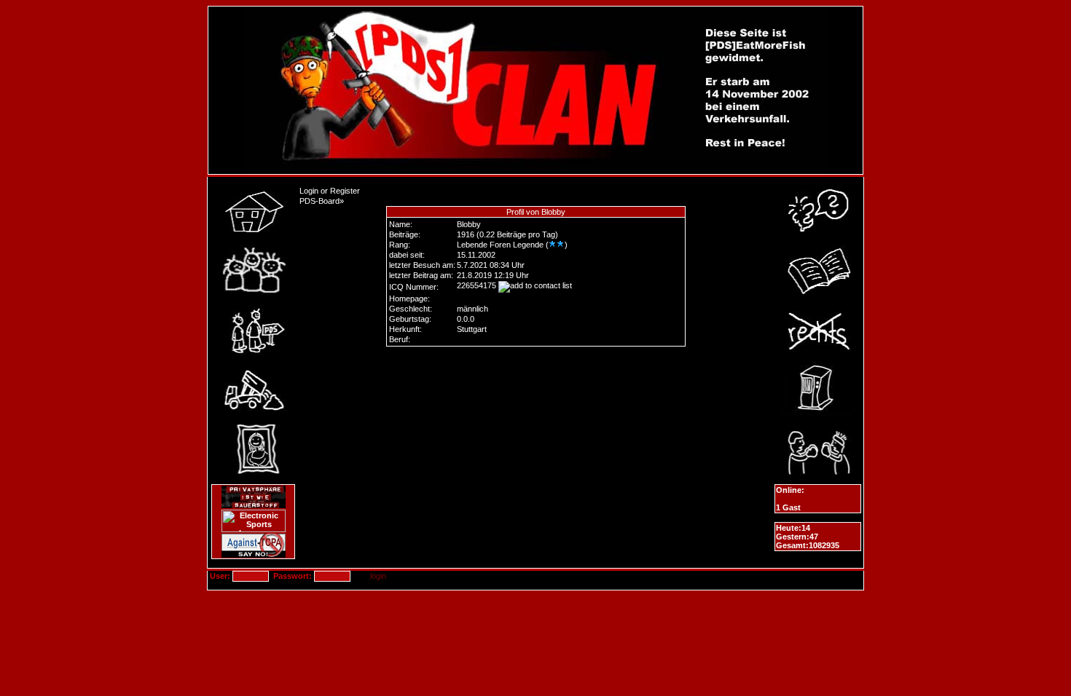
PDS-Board (319, 201)
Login (308, 190)
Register (345, 190)
